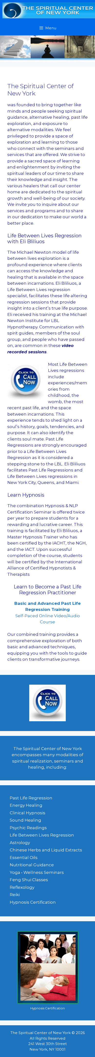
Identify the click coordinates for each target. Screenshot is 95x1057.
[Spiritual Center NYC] (48, 10)
